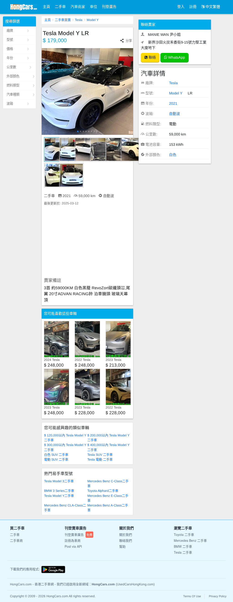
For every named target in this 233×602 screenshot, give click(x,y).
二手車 (60, 7)
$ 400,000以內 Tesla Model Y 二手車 (108, 447)
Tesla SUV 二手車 (100, 454)
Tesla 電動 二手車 (100, 459)
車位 (93, 7)
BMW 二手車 (183, 546)
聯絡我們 (125, 540)
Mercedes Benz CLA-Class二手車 (65, 507)
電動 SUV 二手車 (56, 459)
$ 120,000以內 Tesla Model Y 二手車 (65, 437)
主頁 (46, 7)
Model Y (93, 20)
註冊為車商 (73, 540)
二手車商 (16, 540)
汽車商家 (78, 7)
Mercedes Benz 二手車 (190, 540)
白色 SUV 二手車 (56, 454)
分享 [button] (129, 40)
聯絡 (152, 57)
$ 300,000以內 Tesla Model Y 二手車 (65, 447)
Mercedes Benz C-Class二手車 (108, 483)
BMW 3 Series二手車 (59, 491)
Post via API (73, 546)
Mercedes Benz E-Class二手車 (107, 498)
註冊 (193, 7)
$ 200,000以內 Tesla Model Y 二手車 (108, 437)
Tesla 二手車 (183, 552)
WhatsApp (176, 57)
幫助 (122, 546)
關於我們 (125, 534)
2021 (173, 103)
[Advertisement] (87, 242)
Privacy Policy (217, 596)
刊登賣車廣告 (78, 534)
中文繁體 (212, 7)
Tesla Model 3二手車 (59, 481)
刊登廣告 (109, 7)
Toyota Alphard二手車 (102, 491)
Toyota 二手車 (184, 534)
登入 (181, 7)
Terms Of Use (192, 596)
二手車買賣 (63, 20)
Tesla (78, 20)
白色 (172, 155)
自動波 (174, 114)
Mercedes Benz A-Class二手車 (107, 507)
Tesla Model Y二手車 (59, 496)
